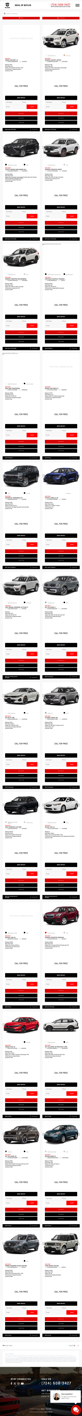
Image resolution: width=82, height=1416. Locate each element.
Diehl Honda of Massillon (10, 129)
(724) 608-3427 (60, 4)
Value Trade (21, 122)
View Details (21, 118)
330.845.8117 (34, 567)
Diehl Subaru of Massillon (50, 129)
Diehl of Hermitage (49, 676)
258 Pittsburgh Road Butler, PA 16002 (60, 6)
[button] (78, 38)
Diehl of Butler (8, 1116)
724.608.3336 (34, 129)
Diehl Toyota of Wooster (10, 567)
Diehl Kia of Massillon (49, 1007)
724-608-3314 (34, 1116)
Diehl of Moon (48, 458)
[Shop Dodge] (7, 5)
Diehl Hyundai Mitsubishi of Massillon (11, 677)
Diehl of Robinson (49, 348)
